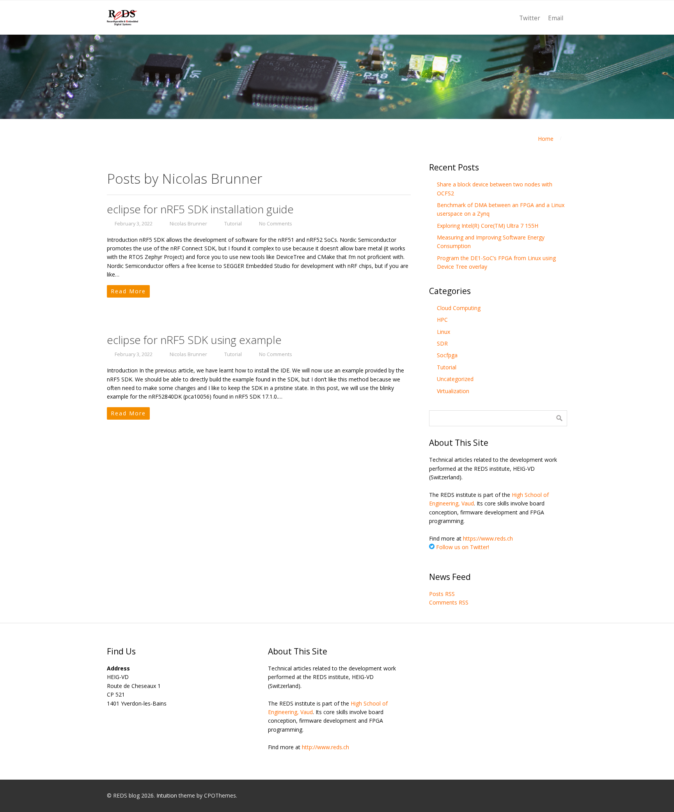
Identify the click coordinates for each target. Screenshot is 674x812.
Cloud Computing (459, 308)
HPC (442, 319)
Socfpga (447, 355)
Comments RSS (448, 602)
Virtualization (453, 391)
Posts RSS (442, 593)
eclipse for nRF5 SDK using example (194, 339)
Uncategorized (455, 379)
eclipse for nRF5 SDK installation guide (200, 209)
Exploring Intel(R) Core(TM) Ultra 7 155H (487, 225)
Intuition (166, 795)
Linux (443, 331)
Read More (128, 291)
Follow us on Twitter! (462, 547)
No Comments (275, 223)
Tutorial (233, 223)
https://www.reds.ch (488, 538)
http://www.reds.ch (325, 747)
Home (545, 138)
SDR (442, 343)
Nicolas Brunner (188, 223)
